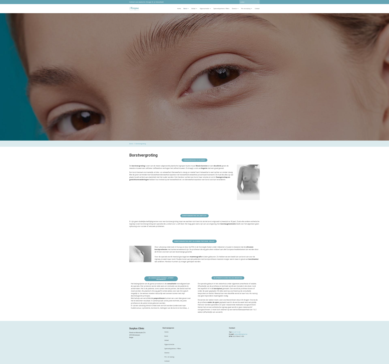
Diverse (234, 8)
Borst (185, 8)
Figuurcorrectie (204, 8)
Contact (257, 8)
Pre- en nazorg (245, 8)
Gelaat (193, 8)
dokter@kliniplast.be (240, 334)
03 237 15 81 (236, 332)
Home (179, 8)
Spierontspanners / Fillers (221, 8)
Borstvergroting (140, 144)
